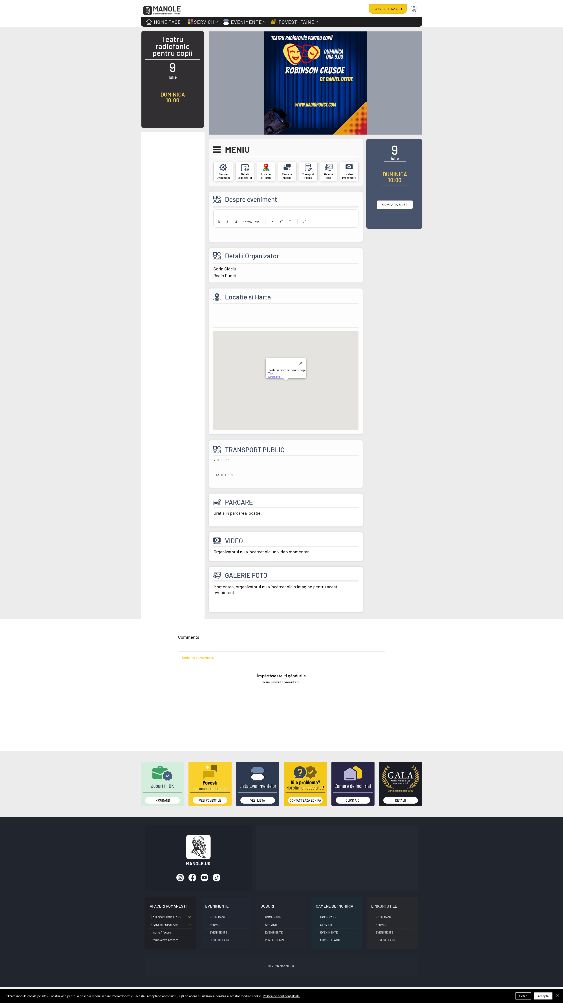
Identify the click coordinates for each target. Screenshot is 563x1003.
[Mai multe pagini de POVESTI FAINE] (317, 22)
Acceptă (543, 996)
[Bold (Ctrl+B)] (219, 222)
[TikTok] (216, 877)
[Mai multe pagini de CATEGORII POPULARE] (189, 917)
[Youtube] (204, 877)
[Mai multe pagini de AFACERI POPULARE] (189, 925)
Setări (523, 996)
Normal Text (250, 222)
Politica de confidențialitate (281, 996)
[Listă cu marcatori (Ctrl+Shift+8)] (290, 222)
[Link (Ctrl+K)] (305, 222)
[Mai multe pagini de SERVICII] (217, 22)
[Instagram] (180, 877)
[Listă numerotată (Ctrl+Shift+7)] (281, 222)
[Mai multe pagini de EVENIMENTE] (264, 22)
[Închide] (557, 995)
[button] (414, 9)
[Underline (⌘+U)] (236, 222)
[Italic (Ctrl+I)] (227, 222)
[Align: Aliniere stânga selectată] (273, 222)
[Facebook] (192, 877)
